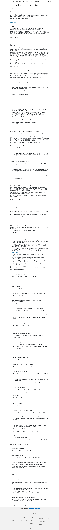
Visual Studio (40, 524)
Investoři (49, 518)
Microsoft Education (23, 513)
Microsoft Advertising (32, 520)
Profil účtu (13, 513)
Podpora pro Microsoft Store (15, 516)
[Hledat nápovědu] (53, 1)
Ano (31, 508)
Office (20, 1)
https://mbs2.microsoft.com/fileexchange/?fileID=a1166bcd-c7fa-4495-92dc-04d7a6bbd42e (26, 107)
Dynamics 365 (31, 517)
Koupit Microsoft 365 (36, 1)
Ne (37, 508)
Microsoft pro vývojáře (41, 513)
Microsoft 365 (16, 1)
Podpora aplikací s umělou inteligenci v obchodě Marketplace (43, 516)
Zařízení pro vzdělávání (23, 514)
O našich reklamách (41, 528)
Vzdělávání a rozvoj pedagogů (24, 520)
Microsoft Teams (31, 523)
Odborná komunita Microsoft (42, 518)
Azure (30, 516)
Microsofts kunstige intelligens (33, 513)
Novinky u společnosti (50, 514)
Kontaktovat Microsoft (18, 528)
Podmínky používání (31, 528)
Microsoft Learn (40, 514)
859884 (13, 502)
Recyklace (13, 520)
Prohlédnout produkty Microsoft (6, 517)
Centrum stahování (14, 514)
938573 (11, 221)
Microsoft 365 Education (24, 517)
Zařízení (27, 1)
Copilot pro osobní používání (6, 514)
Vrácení (13, 517)
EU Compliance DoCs (47, 528)
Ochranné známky (36, 528)
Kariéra (48, 513)
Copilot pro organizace (5, 513)
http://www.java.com (15, 252)
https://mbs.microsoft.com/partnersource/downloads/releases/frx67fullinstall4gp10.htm (26, 104)
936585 (11, 207)
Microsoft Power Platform (42, 521)
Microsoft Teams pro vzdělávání (24, 516)
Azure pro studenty (23, 523)
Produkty (23, 1)
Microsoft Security (32, 514)
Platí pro (12, 8)
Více (30, 1)
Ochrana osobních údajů (24, 528)
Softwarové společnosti (41, 522)
